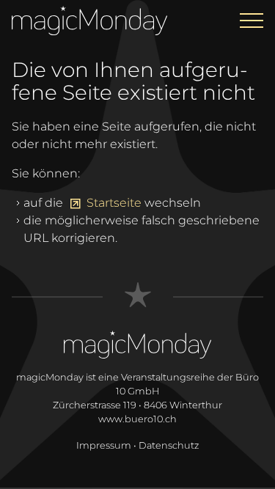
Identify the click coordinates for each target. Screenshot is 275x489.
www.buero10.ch (137, 418)
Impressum (103, 445)
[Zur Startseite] (89, 17)
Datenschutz (169, 445)
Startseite (114, 203)
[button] (251, 20)
